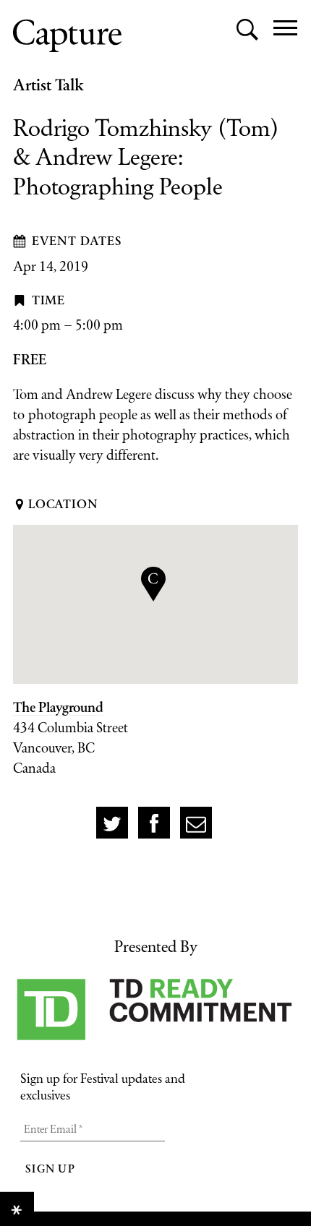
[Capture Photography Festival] (67, 36)
